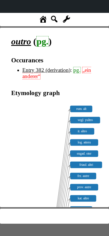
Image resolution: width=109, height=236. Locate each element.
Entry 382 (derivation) (46, 70)
